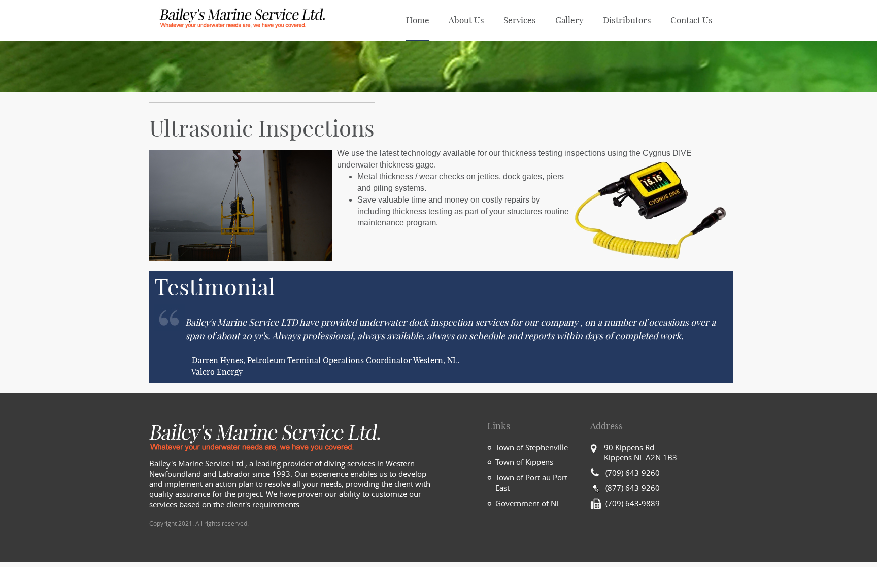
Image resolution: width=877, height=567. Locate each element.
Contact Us (691, 20)
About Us (466, 20)
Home (417, 20)
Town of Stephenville (531, 447)
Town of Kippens (524, 462)
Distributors (627, 20)
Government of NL (527, 503)
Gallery (569, 20)
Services (519, 20)
